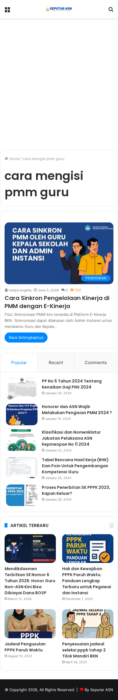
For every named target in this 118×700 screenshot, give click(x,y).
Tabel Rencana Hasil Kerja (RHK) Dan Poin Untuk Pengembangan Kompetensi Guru (75, 466)
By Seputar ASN (99, 689)
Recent (56, 362)
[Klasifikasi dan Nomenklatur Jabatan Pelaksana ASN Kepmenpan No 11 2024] (22, 440)
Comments (96, 362)
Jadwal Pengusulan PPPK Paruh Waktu (25, 647)
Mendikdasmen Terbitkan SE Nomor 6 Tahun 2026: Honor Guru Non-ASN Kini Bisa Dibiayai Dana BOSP (30, 581)
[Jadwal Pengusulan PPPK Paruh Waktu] (30, 623)
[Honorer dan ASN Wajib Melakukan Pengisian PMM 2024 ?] (22, 414)
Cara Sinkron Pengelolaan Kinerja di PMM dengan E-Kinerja (57, 302)
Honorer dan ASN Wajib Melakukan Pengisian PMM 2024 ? (77, 410)
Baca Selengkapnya (26, 337)
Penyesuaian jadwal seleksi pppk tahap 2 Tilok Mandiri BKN (84, 650)
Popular (19, 362)
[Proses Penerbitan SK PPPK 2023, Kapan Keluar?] (22, 495)
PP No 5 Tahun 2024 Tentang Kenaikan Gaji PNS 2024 (72, 384)
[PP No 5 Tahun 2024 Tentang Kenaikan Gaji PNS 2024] (22, 389)
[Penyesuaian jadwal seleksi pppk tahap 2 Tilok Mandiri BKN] (87, 623)
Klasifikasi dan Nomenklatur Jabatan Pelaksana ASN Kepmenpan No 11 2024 (71, 438)
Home (14, 158)
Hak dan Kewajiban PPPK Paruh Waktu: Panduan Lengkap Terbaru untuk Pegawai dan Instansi (86, 581)
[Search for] (111, 11)
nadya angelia (20, 290)
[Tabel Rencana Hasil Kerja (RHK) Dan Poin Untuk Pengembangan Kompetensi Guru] (22, 467)
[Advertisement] (59, 86)
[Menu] (7, 11)
